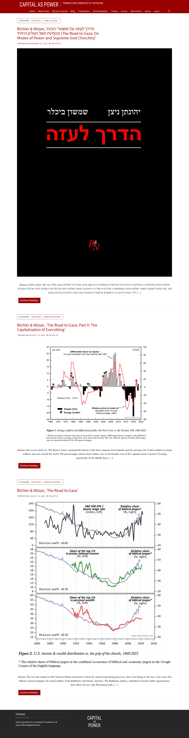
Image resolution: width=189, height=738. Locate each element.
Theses (114, 11)
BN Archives (136, 11)
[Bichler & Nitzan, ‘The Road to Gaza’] (94, 584)
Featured (36, 20)
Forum (124, 11)
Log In (157, 11)
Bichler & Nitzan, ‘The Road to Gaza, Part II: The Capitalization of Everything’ (57, 327)
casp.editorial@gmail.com (28, 725)
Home (32, 11)
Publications (84, 11)
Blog (73, 11)
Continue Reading (28, 300)
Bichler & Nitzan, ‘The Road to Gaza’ (47, 490)
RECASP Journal (59, 11)
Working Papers (100, 11)
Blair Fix (56, 43)
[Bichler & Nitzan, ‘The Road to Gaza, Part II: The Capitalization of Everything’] (94, 390)
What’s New (43, 11)
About (148, 11)
